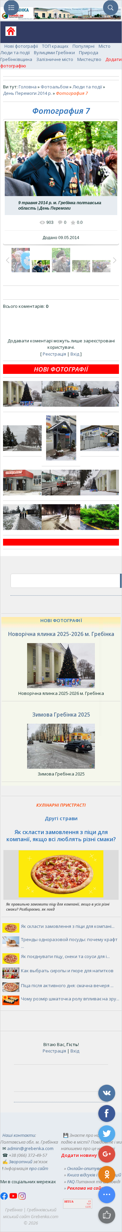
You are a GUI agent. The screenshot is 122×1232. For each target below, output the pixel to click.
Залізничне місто (54, 59)
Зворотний (20, 1162)
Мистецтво (89, 59)
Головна (28, 87)
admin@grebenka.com (30, 1148)
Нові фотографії (21, 46)
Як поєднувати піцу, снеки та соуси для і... (65, 956)
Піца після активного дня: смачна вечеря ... (67, 985)
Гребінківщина (16, 59)
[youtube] (13, 1198)
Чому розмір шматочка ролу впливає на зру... (70, 999)
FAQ (71, 1181)
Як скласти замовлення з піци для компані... (68, 926)
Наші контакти (18, 1135)
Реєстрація (54, 354)
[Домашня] (8, 33)
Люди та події (15, 52)
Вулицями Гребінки (54, 52)
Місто (104, 46)
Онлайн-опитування (88, 1168)
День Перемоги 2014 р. (27, 93)
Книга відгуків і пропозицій (94, 1175)
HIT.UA (69, 1201)
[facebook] (4, 1198)
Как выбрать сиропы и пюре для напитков (67, 971)
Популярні (84, 46)
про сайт (38, 1168)
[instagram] (22, 1198)
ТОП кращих (55, 46)
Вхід (74, 354)
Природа (88, 52)
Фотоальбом (54, 87)
